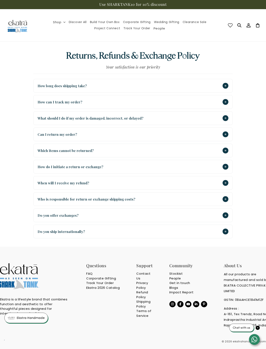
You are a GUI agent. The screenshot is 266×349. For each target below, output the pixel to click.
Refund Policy (142, 294)
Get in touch (179, 283)
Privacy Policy (142, 285)
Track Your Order (100, 283)
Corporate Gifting (101, 278)
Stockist (176, 273)
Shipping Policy (143, 304)
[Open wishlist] (230, 25)
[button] (59, 22)
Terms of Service (143, 313)
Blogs (173, 287)
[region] (133, 4)
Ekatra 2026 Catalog (103, 287)
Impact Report (181, 292)
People (175, 278)
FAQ (89, 273)
